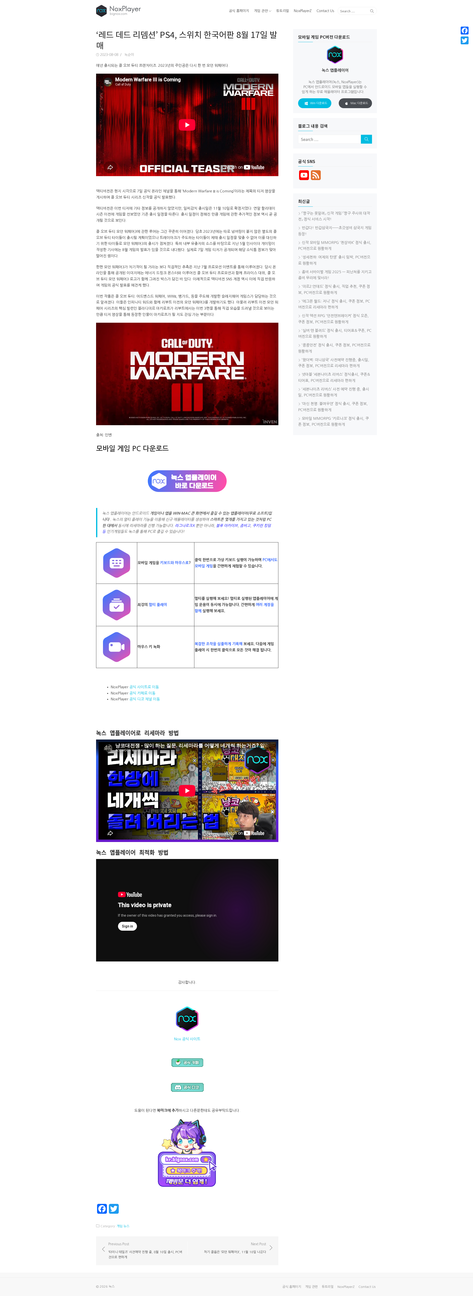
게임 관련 (261, 11)
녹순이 (129, 54)
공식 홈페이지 (239, 11)
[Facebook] (465, 30)
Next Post (235, 1248)
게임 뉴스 (123, 1226)
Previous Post (145, 1250)
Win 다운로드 (318, 103)
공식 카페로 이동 (142, 693)
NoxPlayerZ (303, 11)
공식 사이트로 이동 (144, 687)
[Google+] (465, 46)
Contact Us (325, 11)
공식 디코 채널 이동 (144, 699)
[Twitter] (465, 40)
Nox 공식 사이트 (187, 1039)
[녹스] (141, 11)
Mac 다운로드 (359, 103)
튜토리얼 (282, 11)
